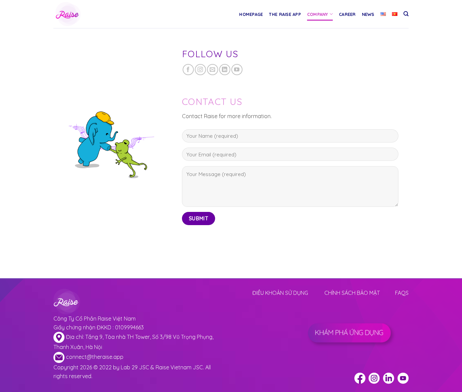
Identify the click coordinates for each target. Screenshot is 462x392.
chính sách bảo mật (352, 292)
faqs (402, 292)
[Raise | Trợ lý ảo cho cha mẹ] (83, 14)
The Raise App (285, 14)
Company (317, 14)
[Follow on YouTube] (236, 69)
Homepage (251, 14)
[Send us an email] (212, 69)
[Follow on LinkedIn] (224, 69)
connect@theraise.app (94, 356)
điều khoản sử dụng (280, 292)
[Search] (406, 13)
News (368, 14)
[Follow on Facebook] (188, 69)
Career (347, 14)
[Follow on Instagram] (200, 69)
